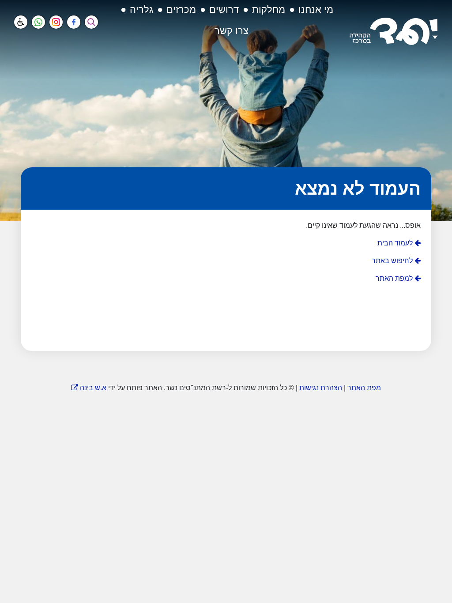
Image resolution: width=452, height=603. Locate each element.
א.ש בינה (88, 388)
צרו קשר (232, 30)
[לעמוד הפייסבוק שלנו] (73, 22)
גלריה (141, 9)
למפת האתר (395, 278)
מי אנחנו (315, 9)
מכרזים (181, 9)
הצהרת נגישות (320, 388)
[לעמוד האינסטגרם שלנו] (56, 22)
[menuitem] (316, 12)
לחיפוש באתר (393, 260)
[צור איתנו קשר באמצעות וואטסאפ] (38, 22)
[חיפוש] (91, 22)
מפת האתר (364, 388)
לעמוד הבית (395, 243)
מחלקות (268, 9)
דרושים (224, 9)
